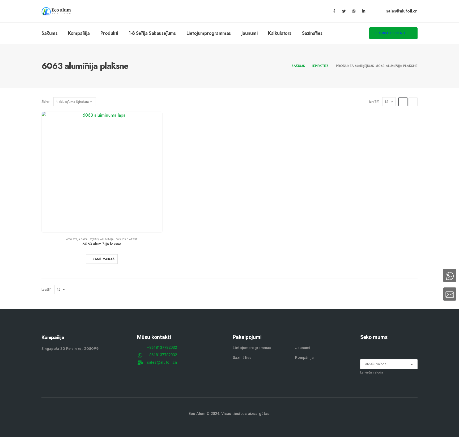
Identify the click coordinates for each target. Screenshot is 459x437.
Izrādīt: (374, 101)
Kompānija (79, 33)
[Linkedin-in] (364, 11)
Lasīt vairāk (104, 259)
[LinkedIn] (395, 348)
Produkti (109, 33)
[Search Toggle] (334, 33)
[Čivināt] (344, 11)
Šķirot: (45, 101)
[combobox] (371, 372)
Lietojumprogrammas (208, 33)
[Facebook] (364, 348)
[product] (102, 172)
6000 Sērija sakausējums (82, 239)
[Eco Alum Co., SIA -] (56, 11)
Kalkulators (279, 33)
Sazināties (312, 33)
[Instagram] (354, 11)
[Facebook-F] (334, 11)
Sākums (49, 33)
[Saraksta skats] (413, 101)
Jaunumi (249, 33)
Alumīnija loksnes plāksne (119, 239)
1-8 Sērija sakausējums (152, 33)
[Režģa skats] (402, 101)
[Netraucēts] (375, 348)
